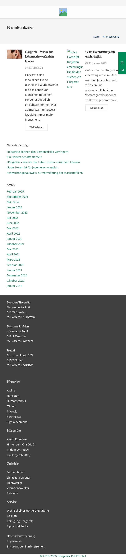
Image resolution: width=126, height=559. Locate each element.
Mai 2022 (13, 228)
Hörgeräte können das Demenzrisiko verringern (37, 152)
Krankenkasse (111, 36)
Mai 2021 (13, 249)
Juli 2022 (12, 218)
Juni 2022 (13, 223)
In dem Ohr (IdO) (18, 449)
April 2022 (13, 233)
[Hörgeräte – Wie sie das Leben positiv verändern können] (14, 54)
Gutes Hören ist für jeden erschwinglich (32, 167)
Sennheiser (14, 416)
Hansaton (13, 395)
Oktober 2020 (15, 280)
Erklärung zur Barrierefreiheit (25, 546)
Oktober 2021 (15, 244)
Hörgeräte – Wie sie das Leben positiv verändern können (39, 56)
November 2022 (17, 212)
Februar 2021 (15, 265)
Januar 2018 (14, 286)
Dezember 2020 (17, 275)
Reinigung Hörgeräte (20, 521)
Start (96, 36)
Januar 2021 (14, 270)
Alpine (11, 390)
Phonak (12, 411)
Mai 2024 (13, 202)
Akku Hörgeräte (17, 439)
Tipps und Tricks (17, 526)
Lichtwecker (14, 483)
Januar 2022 (14, 239)
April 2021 (13, 254)
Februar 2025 (15, 191)
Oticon (11, 406)
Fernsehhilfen (16, 472)
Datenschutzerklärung (21, 536)
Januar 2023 (14, 207)
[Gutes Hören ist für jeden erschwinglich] (75, 69)
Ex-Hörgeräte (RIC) (18, 455)
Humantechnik (16, 401)
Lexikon (12, 516)
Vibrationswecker (18, 488)
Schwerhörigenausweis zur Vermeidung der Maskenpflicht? (45, 173)
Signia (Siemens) (17, 422)
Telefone (12, 493)
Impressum (14, 541)
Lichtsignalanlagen (19, 477)
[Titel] (63, 12)
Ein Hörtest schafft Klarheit (24, 157)
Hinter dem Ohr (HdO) (21, 444)
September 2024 (17, 197)
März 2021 (13, 259)
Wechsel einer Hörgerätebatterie (28, 510)
